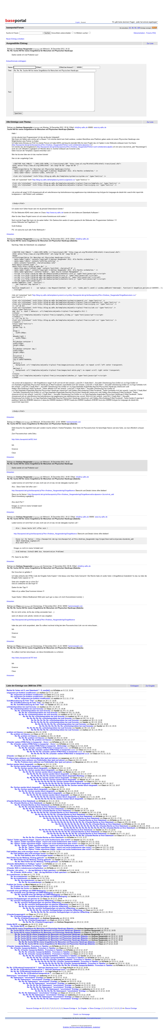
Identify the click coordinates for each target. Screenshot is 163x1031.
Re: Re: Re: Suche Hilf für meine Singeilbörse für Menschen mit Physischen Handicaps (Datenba (57, 942)
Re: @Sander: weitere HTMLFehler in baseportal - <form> (33, 744)
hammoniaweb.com (73, 422)
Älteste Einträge (131, 1008)
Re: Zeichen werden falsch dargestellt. (26, 766)
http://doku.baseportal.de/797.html (24, 658)
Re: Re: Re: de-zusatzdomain (30, 882)
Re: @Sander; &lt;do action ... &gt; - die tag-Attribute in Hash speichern (39, 872)
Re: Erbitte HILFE (17, 926)
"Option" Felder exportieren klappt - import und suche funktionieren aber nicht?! (38, 840)
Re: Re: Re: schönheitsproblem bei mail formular (38, 713)
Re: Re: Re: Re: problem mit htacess (37, 740)
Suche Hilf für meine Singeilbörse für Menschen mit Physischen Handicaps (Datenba (40, 929)
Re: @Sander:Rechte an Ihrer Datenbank (26, 803)
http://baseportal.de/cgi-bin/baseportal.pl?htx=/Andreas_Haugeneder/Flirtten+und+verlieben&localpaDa (74, 147)
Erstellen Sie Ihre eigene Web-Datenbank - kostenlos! (81, 1027)
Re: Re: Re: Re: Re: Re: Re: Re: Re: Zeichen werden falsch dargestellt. (70, 785)
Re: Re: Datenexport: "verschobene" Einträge (32, 979)
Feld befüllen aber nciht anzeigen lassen (23, 852)
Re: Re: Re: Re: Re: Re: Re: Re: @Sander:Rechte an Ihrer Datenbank (65, 816)
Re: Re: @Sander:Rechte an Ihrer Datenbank (32, 805)
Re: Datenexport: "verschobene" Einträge (27, 978)
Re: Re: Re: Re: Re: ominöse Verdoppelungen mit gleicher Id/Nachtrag (54, 910)
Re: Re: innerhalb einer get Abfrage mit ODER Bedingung (37, 894)
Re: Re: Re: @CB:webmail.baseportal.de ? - (28, 971)
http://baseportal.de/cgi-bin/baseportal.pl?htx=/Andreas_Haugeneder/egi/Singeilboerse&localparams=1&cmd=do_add (71, 494)
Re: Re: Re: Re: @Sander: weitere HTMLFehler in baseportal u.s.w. (49, 750)
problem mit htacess (15, 732)
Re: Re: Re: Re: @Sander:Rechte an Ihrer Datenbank (43, 809)
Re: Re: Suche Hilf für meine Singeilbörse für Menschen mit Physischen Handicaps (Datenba (51, 936)
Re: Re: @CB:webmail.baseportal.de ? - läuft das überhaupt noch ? (33, 968)
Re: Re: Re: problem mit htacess (31, 738)
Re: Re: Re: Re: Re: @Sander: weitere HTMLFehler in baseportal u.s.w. (54, 752)
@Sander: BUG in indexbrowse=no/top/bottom (25, 868)
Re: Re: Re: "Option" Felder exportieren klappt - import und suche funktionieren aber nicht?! (55, 847)
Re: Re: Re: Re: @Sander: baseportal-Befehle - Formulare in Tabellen (50, 956)
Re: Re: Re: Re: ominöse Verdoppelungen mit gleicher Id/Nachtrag (49, 908)
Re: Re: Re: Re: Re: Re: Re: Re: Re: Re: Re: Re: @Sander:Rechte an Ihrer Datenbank (88, 824)
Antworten (10, 234)
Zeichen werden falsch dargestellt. (20, 764)
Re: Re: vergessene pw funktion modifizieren (32, 698)
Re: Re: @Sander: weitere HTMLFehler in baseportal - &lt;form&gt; (41, 746)
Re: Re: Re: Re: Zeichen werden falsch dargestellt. (42, 772)
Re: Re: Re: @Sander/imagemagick (32, 920)
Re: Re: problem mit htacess (26, 736)
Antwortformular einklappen (16, 61)
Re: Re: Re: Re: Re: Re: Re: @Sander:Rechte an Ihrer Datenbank (60, 814)
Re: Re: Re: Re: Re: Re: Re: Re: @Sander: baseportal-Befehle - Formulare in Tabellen (72, 963)
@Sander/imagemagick (16, 914)
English (78, 22)
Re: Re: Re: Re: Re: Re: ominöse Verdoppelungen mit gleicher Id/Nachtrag (60, 912)
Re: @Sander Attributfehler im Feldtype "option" (30, 866)
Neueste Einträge (32, 1008)
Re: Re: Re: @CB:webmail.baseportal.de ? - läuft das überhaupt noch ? (39, 970)
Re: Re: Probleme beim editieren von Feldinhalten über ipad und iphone (43, 762)
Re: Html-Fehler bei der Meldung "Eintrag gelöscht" (31, 860)
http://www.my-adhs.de (54, 213)
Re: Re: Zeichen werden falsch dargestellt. (31, 768)
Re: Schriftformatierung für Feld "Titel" (26, 703)
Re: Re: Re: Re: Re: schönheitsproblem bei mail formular (49, 718)
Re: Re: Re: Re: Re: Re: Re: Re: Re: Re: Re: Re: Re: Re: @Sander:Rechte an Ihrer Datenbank (99, 828)
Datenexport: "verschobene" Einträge (21, 976)
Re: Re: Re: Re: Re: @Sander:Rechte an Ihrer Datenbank (49, 811)
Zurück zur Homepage (81, 1014)
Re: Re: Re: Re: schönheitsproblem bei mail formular (44, 716)
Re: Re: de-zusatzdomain (24, 880)
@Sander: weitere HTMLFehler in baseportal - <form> (28, 742)
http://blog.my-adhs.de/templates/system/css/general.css (53, 180)
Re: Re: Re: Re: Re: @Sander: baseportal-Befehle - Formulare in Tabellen (55, 958)
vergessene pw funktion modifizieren (21, 693)
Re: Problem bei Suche (20, 886)
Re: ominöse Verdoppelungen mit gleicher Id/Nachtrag (32, 901)
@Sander (10, 756)
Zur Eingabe (82, 1008)
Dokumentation (139, 33)
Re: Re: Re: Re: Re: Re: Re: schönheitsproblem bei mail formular (60, 724)
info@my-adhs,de (81, 127)
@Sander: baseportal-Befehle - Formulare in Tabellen (28, 946)
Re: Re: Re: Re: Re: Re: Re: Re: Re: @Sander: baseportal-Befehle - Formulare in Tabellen (78, 965)
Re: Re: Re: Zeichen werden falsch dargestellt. (37, 770)
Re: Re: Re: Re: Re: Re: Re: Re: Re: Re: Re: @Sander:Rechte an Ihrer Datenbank (82, 822)
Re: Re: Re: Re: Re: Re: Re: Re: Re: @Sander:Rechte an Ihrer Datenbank (71, 818)
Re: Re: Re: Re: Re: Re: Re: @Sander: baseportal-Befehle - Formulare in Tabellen (66, 961)
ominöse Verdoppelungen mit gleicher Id (23, 899)
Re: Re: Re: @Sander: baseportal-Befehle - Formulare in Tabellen (44, 952)
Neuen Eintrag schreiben (15, 39)
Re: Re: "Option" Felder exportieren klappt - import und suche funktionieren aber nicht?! (49, 845)
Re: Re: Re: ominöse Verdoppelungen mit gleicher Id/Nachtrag (43, 904)
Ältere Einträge (94, 1008)
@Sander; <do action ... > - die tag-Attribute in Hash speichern (31, 870)
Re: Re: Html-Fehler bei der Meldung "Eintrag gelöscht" (36, 862)
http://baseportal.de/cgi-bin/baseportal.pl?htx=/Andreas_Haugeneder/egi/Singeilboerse (43, 491)
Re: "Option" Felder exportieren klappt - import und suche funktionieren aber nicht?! (44, 842)
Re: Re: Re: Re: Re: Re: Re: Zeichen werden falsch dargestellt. (59, 782)
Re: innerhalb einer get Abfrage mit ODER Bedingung (32, 893)
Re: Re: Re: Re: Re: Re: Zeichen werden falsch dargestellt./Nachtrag (57, 776)
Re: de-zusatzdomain (19, 876)
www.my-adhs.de (100, 127)
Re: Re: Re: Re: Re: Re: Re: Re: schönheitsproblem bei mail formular (66, 726)
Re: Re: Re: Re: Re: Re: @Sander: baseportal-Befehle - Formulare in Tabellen (61, 960)
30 (132, 28)
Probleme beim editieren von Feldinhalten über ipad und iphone (32, 758)
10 (130, 28)
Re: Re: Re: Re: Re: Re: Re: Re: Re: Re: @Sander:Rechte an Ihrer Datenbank (76, 820)
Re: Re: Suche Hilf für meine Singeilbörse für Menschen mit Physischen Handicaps (48, 934)
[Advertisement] (81, 8)
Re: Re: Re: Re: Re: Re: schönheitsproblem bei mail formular (55, 720)
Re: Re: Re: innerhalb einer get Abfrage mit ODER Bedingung (43, 896)
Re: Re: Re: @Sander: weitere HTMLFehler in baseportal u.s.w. (43, 748)
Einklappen (135, 686)
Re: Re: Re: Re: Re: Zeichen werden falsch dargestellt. (48, 774)
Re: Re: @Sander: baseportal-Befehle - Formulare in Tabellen (39, 950)
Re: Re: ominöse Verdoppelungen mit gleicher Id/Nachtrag (38, 902)
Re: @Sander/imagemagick (21, 916)
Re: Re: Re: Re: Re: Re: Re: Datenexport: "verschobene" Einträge (60, 991)
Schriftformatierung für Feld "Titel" (20, 701)
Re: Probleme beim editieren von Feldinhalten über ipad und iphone (38, 760)
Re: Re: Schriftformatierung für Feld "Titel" (27, 705)
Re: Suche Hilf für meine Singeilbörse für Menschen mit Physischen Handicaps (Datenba (46, 930)
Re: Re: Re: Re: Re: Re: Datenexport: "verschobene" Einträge (55, 989)
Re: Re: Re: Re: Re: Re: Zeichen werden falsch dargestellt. (53, 780)
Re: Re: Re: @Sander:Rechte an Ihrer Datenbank (38, 807)
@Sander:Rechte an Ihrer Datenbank (21, 801)
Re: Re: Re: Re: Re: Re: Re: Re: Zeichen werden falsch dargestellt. (65, 783)
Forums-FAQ (151, 33)
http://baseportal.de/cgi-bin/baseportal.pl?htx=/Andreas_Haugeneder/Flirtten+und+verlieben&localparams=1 (51, 145)
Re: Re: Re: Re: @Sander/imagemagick (38, 922)
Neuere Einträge (69, 1008)
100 (138, 28)
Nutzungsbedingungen (94, 1018)
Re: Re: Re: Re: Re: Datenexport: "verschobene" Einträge (49, 985)
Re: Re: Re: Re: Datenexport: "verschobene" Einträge (43, 983)
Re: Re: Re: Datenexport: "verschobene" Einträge (38, 981)
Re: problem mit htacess (20, 734)
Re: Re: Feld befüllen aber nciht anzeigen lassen (34, 855)
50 (135, 28)
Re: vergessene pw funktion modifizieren (27, 695)
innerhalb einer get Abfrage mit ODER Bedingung (26, 891)
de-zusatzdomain (13, 875)
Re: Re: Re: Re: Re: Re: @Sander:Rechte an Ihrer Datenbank (54, 813)
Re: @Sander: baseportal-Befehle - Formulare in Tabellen (33, 948)
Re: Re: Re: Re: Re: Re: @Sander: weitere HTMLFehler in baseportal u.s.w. (60, 754)
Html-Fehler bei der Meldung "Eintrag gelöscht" (25, 858)
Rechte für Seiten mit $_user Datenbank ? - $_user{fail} (28, 690)
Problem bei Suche (14, 885)
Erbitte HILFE (12, 924)
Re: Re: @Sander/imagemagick (27, 918)
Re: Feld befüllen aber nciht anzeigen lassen (28, 853)
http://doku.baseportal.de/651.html (24, 439)
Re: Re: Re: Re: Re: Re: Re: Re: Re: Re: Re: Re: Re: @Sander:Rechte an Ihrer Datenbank (94, 826)
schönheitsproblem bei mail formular (21, 707)
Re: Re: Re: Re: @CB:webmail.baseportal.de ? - (33, 973)
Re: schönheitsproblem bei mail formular (27, 709)
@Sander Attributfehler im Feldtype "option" (24, 864)
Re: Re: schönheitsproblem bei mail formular (32, 711)
